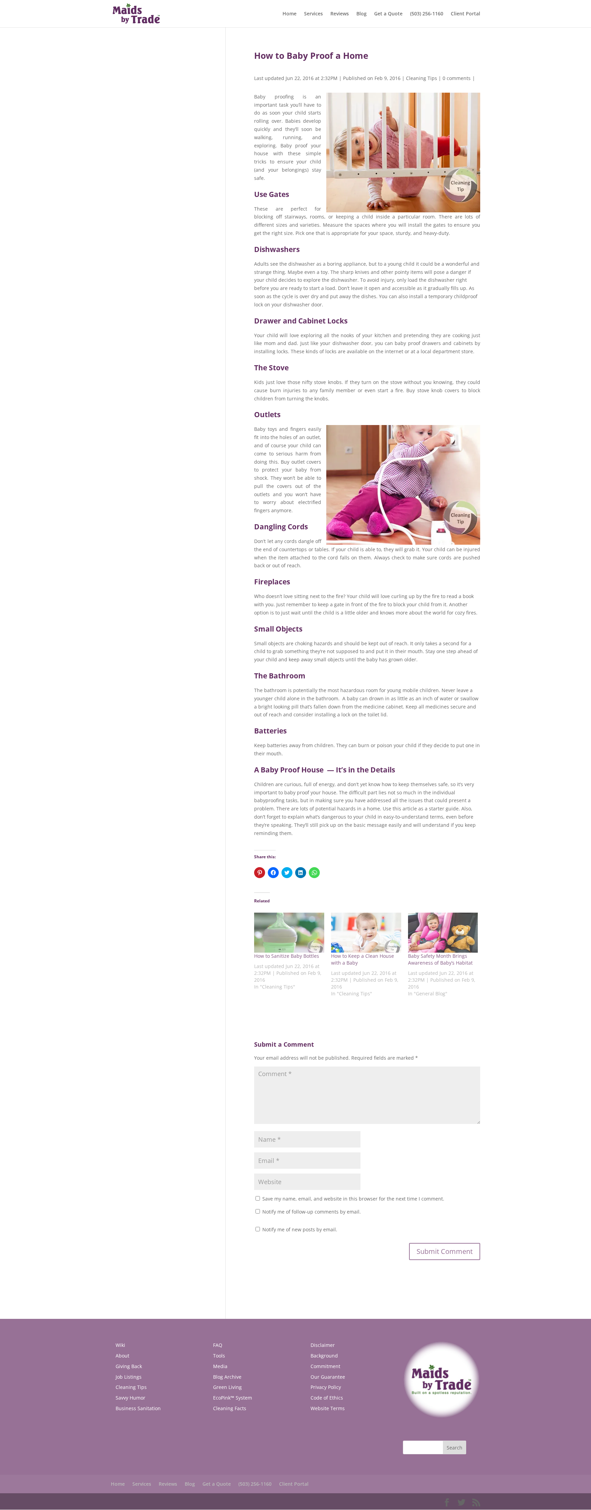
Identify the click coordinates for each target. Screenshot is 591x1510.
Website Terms (328, 1408)
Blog (361, 14)
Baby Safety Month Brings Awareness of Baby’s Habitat (440, 959)
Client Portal (465, 14)
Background (324, 1355)
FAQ (217, 1345)
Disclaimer (323, 1345)
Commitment (325, 1366)
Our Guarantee (328, 1377)
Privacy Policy (326, 1387)
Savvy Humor (130, 1397)
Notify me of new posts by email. (299, 1229)
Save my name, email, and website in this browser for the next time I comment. (353, 1198)
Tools (219, 1355)
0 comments (457, 78)
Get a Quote (388, 14)
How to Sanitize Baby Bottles (286, 956)
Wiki (120, 1345)
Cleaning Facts (229, 1408)
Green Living (227, 1387)
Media (220, 1366)
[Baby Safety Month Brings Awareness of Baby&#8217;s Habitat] (443, 933)
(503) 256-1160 (426, 14)
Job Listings (129, 1377)
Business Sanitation (138, 1408)
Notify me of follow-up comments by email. (311, 1211)
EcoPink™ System (232, 1397)
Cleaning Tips (421, 78)
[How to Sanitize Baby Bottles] (289, 933)
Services (313, 14)
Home (290, 14)
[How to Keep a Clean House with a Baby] (366, 933)
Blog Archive (227, 1377)
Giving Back (129, 1366)
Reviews (339, 14)
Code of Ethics (327, 1397)
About (122, 1355)
